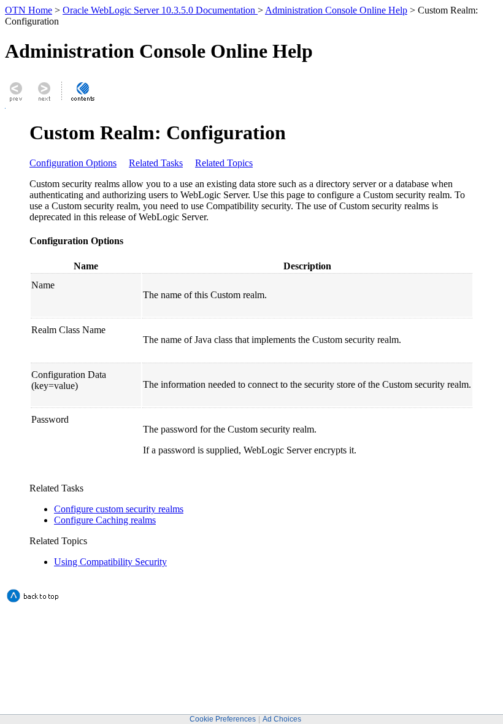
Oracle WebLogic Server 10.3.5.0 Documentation (160, 10)
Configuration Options (73, 163)
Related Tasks (156, 163)
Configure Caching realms (105, 520)
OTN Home (28, 10)
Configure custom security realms (118, 509)
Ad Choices (282, 719)
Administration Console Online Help (336, 10)
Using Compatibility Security (110, 561)
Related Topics (224, 163)
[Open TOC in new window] (82, 101)
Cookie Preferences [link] (223, 719)
